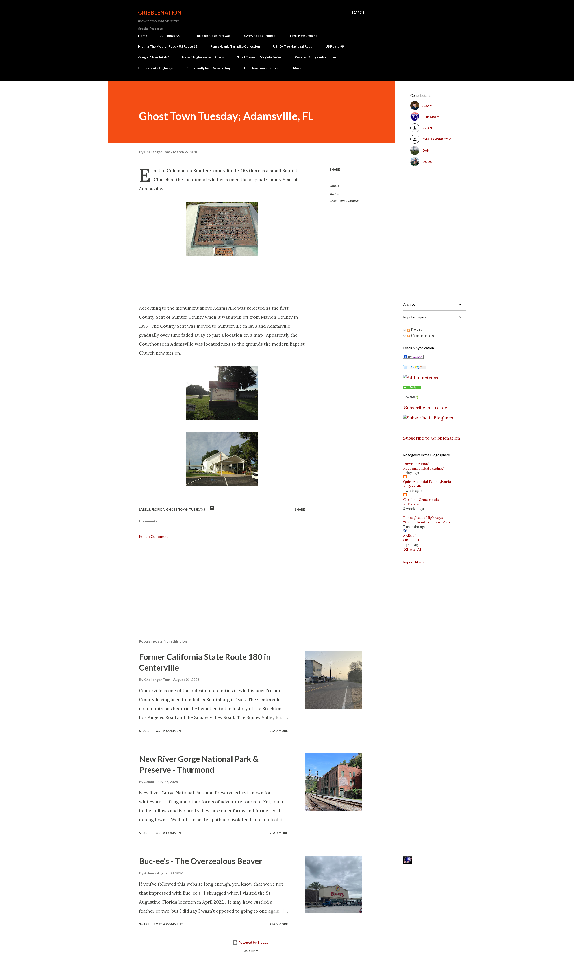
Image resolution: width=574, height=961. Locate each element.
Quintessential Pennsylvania (427, 481)
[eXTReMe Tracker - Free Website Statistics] (407, 862)
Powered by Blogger (254, 942)
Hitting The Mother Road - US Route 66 (167, 46)
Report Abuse (413, 562)
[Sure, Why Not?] (413, 357)
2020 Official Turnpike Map (426, 522)
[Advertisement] (215, 583)
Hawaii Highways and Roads (203, 57)
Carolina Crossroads (421, 499)
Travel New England (302, 35)
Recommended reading (423, 468)
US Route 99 (335, 46)
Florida (334, 194)
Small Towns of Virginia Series (259, 57)
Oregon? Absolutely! (153, 57)
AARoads (410, 535)
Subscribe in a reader (426, 407)
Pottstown (412, 504)
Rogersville (412, 486)
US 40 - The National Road (292, 46)
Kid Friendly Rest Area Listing (209, 68)
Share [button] (335, 169)
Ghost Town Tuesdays (344, 200)
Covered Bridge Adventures (315, 57)
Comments (422, 335)
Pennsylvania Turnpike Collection (235, 46)
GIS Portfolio (414, 540)
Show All (413, 549)
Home (142, 35)
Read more (278, 731)
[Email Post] (212, 509)
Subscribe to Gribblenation (431, 438)
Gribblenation (160, 12)
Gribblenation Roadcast (262, 68)
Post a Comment (153, 536)
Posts (416, 330)
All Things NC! (171, 35)
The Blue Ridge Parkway (212, 35)
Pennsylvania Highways (423, 517)
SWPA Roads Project (259, 35)
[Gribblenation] (412, 387)
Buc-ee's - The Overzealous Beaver (200, 861)
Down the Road (416, 463)
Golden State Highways (155, 68)
